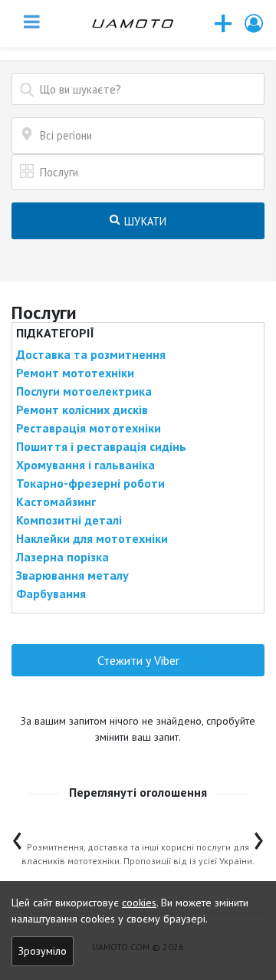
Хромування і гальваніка (85, 464)
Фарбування (51, 593)
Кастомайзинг (56, 501)
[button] (254, 23)
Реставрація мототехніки (88, 428)
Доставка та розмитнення (91, 354)
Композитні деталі (69, 520)
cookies (139, 902)
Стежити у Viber (138, 660)
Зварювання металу (72, 575)
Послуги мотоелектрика (84, 391)
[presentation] (17, 837)
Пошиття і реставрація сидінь (101, 446)
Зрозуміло (42, 951)
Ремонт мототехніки (75, 372)
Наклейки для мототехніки (92, 538)
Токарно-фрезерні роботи (90, 483)
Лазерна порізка (62, 556)
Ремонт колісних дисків (82, 409)
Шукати (144, 221)
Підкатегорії (55, 333)
